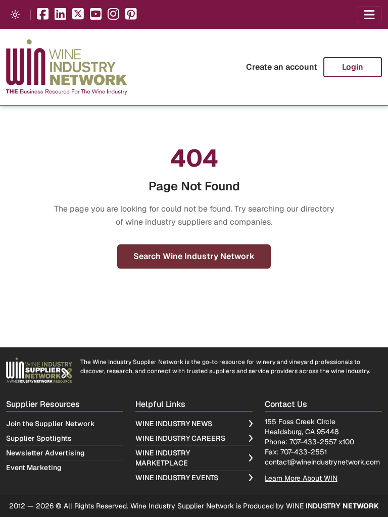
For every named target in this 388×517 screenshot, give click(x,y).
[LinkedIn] (60, 15)
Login (352, 67)
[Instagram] (113, 15)
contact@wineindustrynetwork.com (322, 462)
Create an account (281, 67)
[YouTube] (96, 15)
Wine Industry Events (176, 477)
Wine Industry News (173, 423)
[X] (78, 15)
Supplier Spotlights (39, 438)
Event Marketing (34, 467)
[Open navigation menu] (369, 14)
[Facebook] (42, 15)
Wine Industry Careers (180, 438)
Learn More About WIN (301, 478)
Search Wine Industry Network (194, 256)
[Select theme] (15, 15)
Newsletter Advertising (45, 452)
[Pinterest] (131, 15)
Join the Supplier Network (50, 423)
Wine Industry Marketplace (162, 458)
